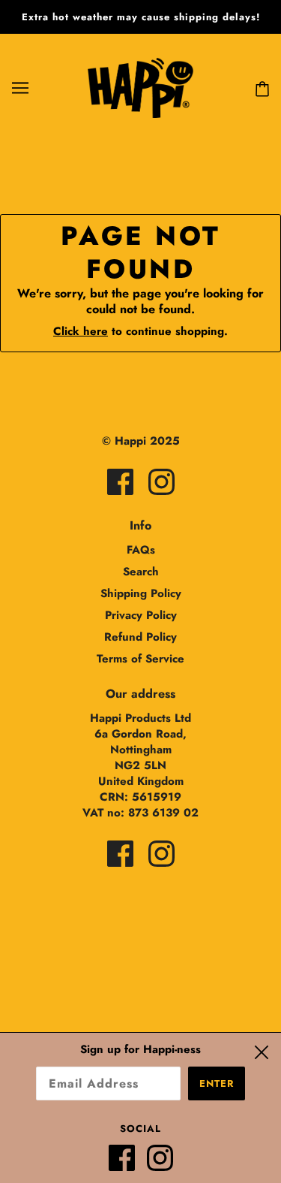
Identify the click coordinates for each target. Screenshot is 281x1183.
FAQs (141, 550)
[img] (120, 481)
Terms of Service (140, 658)
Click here (80, 331)
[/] (140, 86)
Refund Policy (140, 637)
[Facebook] (128, 1164)
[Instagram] (166, 1164)
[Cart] (259, 87)
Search (141, 571)
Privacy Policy (141, 615)
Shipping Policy (140, 593)
